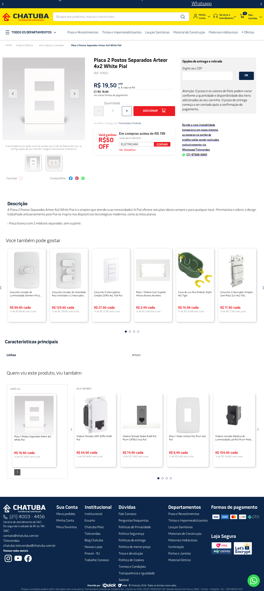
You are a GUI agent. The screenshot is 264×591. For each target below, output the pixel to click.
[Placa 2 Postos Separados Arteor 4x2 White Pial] (34, 415)
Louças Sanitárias (180, 527)
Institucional (93, 514)
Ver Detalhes (127, 149)
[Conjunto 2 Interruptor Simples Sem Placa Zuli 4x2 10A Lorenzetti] (237, 270)
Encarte (90, 520)
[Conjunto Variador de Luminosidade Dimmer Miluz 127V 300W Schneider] (27, 270)
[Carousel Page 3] (134, 332)
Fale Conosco (127, 514)
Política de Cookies (131, 560)
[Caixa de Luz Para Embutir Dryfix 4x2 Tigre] (195, 270)
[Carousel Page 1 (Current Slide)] (126, 332)
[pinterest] (77, 178)
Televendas (92, 534)
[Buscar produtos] (182, 16)
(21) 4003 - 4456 (27, 517)
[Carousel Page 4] (138, 332)
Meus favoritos (66, 527)
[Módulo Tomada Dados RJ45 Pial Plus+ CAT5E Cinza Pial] (141, 415)
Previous (12, 99)
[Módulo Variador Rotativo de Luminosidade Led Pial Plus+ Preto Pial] (234, 415)
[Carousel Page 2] (130, 332)
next (258, 429)
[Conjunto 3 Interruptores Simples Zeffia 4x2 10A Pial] (111, 270)
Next (74, 99)
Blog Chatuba (94, 540)
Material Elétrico (24, 45)
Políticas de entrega (132, 540)
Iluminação (176, 547)
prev (71, 429)
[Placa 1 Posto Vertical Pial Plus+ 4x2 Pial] (188, 415)
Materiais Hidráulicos (182, 540)
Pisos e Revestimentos (183, 514)
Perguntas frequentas (133, 520)
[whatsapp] (83, 178)
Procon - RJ (92, 553)
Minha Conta (65, 520)
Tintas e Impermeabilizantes (188, 520)
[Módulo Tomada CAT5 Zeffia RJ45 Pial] (95, 415)
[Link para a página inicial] (9, 45)
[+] (127, 111)
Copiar (162, 144)
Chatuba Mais (94, 527)
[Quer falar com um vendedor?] (254, 581)
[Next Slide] (261, 4)
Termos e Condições (132, 567)
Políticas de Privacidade (135, 527)
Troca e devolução (131, 553)
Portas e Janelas (179, 553)
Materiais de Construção (185, 534)
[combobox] (121, 16)
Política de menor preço (135, 547)
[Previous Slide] (3, 4)
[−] (99, 111)
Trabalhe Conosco (97, 560)
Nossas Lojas (93, 547)
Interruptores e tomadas (51, 45)
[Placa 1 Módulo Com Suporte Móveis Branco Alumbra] (153, 270)
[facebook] (71, 178)
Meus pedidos (65, 514)
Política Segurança (131, 534)
